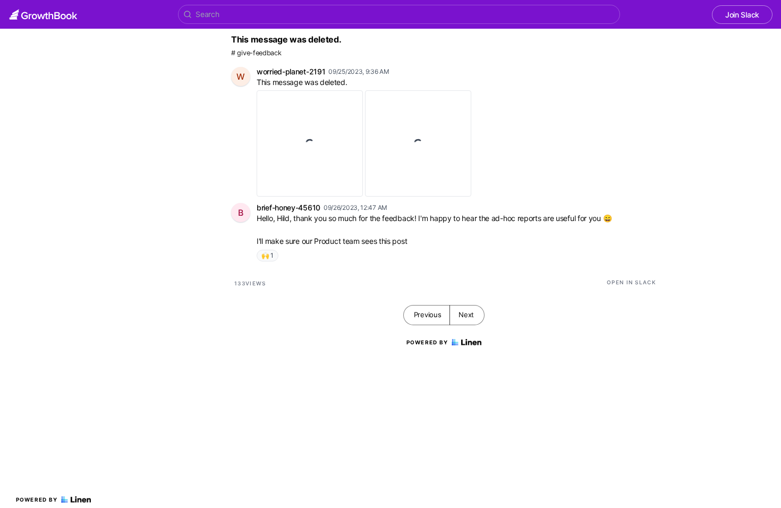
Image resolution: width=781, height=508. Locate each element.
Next (466, 314)
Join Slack (742, 14)
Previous (428, 314)
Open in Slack (631, 282)
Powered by (37, 499)
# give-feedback (256, 53)
